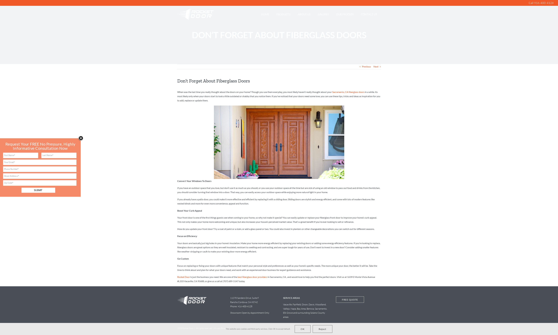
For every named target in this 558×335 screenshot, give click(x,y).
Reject (322, 329)
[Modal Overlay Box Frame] (40, 167)
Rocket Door (183, 277)
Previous (366, 66)
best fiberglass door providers (252, 277)
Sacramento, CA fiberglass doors (348, 92)
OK (303, 329)
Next (375, 66)
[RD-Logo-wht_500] (195, 9)
